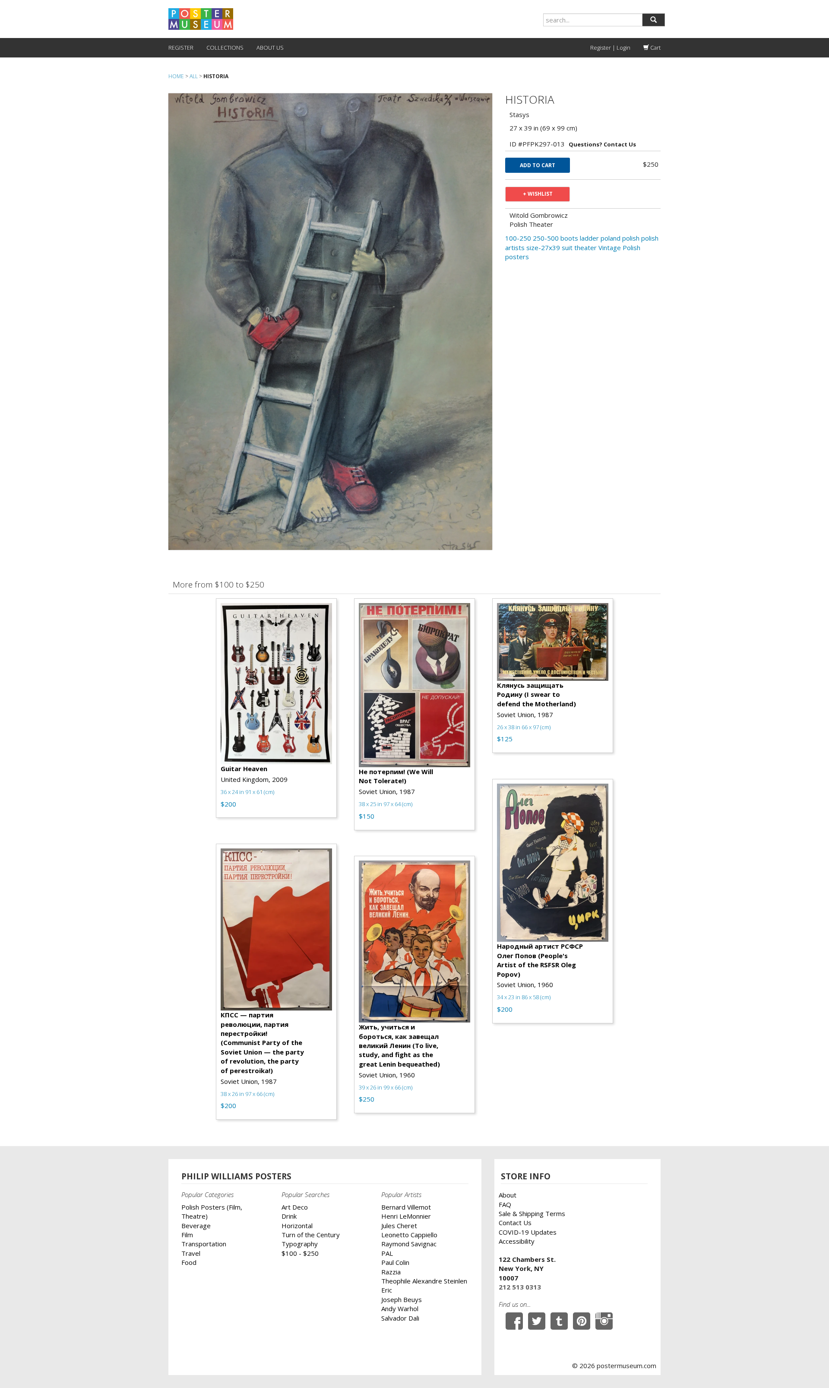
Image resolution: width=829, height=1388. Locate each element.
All (194, 76)
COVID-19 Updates (528, 1232)
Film (187, 1234)
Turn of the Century (311, 1234)
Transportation (203, 1243)
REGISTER (180, 47)
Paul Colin (395, 1262)
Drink (289, 1216)
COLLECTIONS (225, 47)
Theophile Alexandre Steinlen (424, 1281)
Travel (190, 1253)
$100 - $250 (300, 1253)
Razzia (391, 1271)
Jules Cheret (399, 1225)
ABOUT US (270, 47)
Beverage (196, 1225)
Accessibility (517, 1241)
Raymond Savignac (409, 1243)
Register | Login (610, 47)
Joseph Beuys (401, 1299)
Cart (655, 47)
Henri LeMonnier (406, 1216)
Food (188, 1262)
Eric (386, 1290)
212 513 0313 (520, 1287)
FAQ (505, 1204)
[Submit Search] (653, 19)
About (507, 1195)
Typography (300, 1243)
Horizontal (297, 1225)
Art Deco (295, 1207)
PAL (387, 1253)
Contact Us (515, 1222)
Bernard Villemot (406, 1207)
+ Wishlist (538, 193)
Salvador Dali (400, 1318)
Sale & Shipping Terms (532, 1213)
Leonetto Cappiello (409, 1234)
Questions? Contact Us (602, 144)
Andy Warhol (399, 1308)
